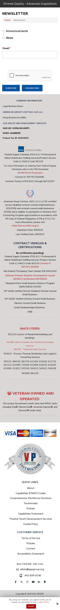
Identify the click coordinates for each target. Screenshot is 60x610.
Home (7, 20)
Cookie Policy (43, 602)
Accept (31, 606)
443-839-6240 (32, 575)
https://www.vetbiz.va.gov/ (25, 225)
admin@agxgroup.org (32, 569)
